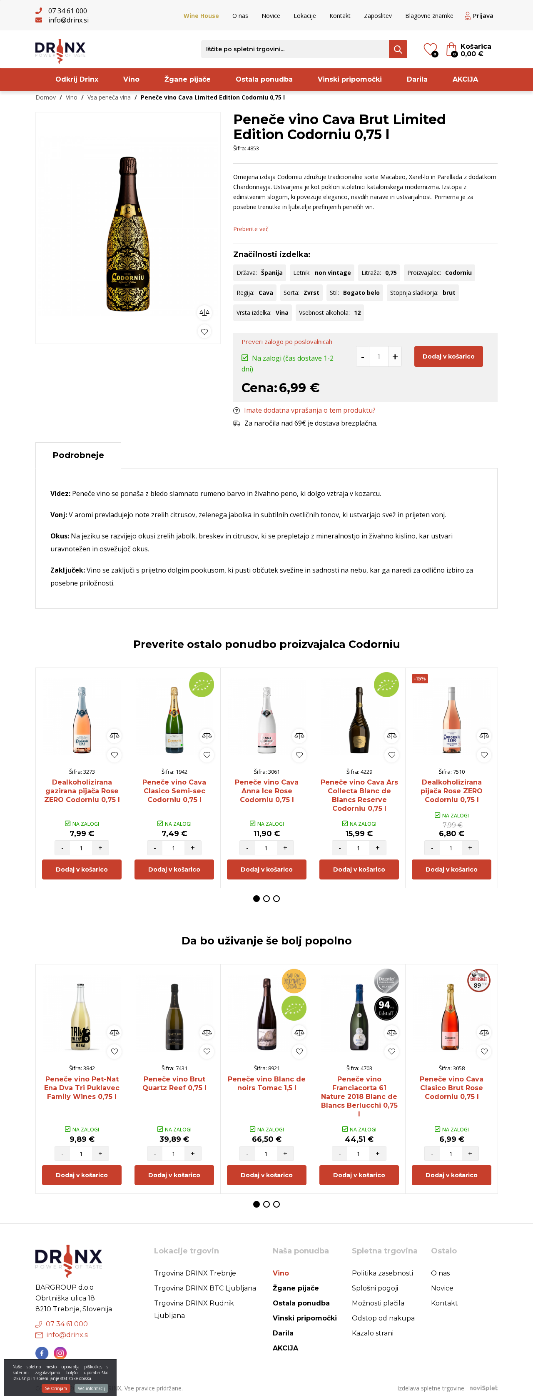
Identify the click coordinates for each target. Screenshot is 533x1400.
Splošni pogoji (375, 1288)
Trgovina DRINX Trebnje (195, 1273)
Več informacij (91, 1388)
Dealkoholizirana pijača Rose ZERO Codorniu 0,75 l (452, 791)
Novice (271, 16)
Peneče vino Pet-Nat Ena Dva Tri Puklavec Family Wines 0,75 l (82, 1088)
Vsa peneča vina (109, 97)
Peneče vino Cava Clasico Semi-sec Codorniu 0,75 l (174, 791)
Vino (131, 79)
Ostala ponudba (264, 79)
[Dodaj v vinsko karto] (204, 331)
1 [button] (256, 898)
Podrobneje (78, 455)
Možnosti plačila (378, 1303)
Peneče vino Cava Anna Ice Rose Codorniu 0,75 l (267, 791)
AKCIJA (465, 79)
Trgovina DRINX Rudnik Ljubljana (194, 1309)
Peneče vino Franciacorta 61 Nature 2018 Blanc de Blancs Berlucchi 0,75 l (359, 1096)
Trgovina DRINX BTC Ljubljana (205, 1288)
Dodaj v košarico (449, 356)
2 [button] (266, 898)
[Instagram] (60, 1353)
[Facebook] (42, 1353)
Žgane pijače (187, 79)
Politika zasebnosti (382, 1273)
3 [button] (276, 898)
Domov (45, 97)
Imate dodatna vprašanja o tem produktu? (310, 410)
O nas (240, 16)
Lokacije (305, 16)
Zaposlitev (378, 16)
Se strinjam (56, 1388)
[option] (128, 225)
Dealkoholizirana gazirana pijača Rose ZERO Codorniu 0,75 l (82, 791)
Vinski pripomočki (350, 79)
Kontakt (340, 16)
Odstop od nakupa (383, 1318)
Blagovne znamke (429, 16)
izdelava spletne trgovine (431, 1388)
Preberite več (251, 229)
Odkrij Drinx (76, 79)
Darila (417, 79)
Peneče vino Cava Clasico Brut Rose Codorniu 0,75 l (451, 1088)
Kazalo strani (373, 1333)
